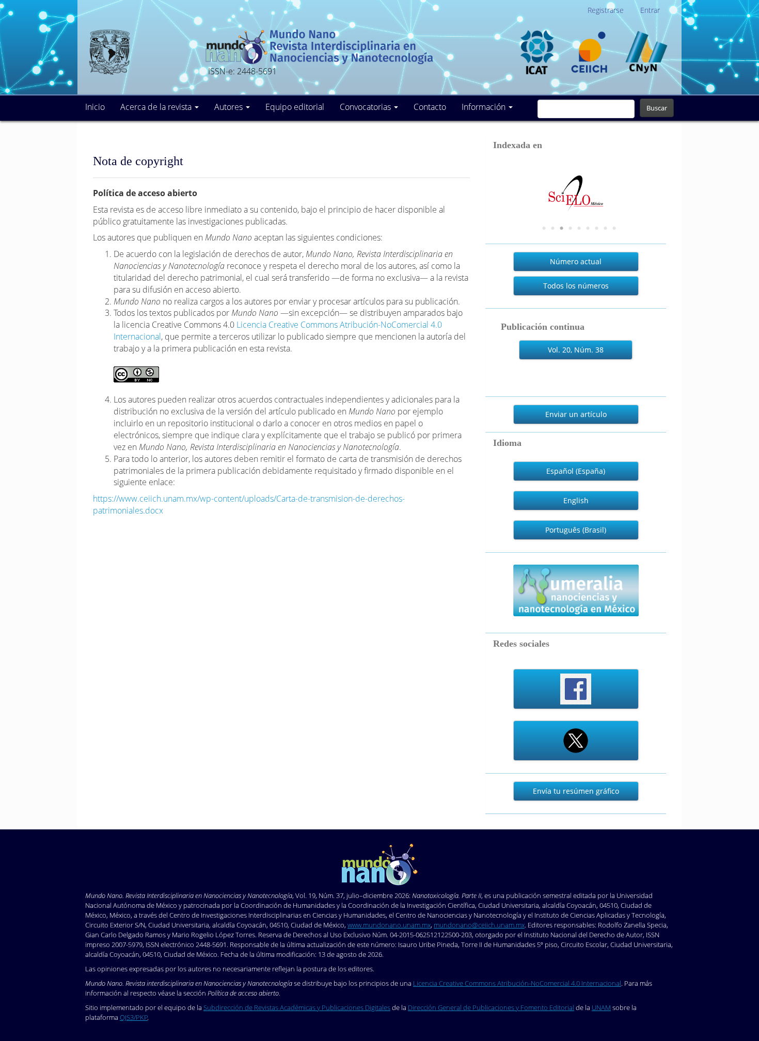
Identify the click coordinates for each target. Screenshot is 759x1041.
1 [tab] (544, 228)
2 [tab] (553, 228)
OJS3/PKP (134, 1017)
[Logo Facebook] (576, 689)
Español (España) (575, 471)
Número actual (576, 261)
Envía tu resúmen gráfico (576, 791)
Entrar (650, 10)
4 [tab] (570, 228)
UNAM (601, 1007)
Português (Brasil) (575, 530)
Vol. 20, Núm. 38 (576, 350)
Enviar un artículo (576, 414)
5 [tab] (579, 228)
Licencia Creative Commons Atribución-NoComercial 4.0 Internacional (517, 983)
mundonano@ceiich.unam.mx (479, 925)
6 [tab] (588, 228)
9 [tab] (614, 228)
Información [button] (485, 107)
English (576, 500)
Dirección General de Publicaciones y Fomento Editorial (491, 1007)
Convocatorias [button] (366, 107)
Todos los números (576, 286)
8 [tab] (605, 228)
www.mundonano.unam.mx (389, 925)
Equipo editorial (294, 107)
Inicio (95, 107)
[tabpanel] (527, 184)
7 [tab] (597, 228)
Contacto (430, 107)
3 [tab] (562, 228)
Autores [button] (229, 107)
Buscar (656, 108)
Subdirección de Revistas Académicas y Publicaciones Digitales (296, 1007)
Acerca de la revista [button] (157, 107)
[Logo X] (576, 740)
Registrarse (606, 10)
